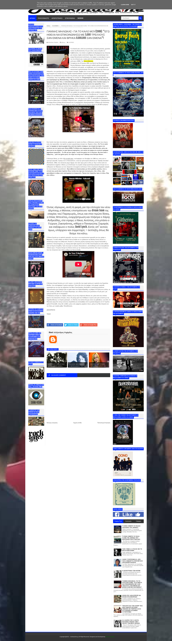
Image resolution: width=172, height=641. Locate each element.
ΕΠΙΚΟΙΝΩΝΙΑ (70, 18)
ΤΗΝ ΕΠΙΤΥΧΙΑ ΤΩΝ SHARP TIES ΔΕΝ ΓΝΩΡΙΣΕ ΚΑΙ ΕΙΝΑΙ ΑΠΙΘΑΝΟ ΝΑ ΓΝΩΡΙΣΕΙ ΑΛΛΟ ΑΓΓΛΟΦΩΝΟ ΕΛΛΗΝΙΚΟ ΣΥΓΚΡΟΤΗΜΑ (132, 609)
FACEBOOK (80, 18)
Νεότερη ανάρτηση (52, 422)
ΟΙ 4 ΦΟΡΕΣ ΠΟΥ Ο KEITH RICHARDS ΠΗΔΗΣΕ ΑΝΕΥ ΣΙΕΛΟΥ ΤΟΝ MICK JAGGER (131, 622)
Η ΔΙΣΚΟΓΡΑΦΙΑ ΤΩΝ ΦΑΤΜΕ (131, 570)
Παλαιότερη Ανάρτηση (103, 422)
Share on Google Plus (90, 325)
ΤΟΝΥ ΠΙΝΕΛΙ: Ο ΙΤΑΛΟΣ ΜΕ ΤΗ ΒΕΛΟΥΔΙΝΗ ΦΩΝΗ (132, 549)
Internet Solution (110, 636)
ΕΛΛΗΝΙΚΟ (71, 42)
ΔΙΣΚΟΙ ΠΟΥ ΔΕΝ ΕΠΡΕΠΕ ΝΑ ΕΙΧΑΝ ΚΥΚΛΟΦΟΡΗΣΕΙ (131, 596)
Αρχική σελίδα (77, 422)
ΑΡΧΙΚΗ (32, 18)
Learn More (125, 4)
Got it (133, 4)
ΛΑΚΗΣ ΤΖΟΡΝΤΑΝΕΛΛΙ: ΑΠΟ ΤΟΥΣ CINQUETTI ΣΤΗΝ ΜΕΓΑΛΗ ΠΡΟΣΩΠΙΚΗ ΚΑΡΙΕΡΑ (132, 561)
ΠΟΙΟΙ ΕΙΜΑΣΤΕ (43, 18)
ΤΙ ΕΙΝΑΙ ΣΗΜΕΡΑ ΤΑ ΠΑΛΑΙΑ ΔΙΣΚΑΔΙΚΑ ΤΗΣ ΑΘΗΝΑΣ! (131, 526)
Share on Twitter (73, 325)
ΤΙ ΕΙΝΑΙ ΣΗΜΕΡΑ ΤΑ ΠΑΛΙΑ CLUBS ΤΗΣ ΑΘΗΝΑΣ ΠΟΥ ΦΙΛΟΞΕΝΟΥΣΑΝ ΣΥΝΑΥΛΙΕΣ (131, 538)
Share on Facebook (56, 325)
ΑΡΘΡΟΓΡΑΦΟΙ (57, 18)
